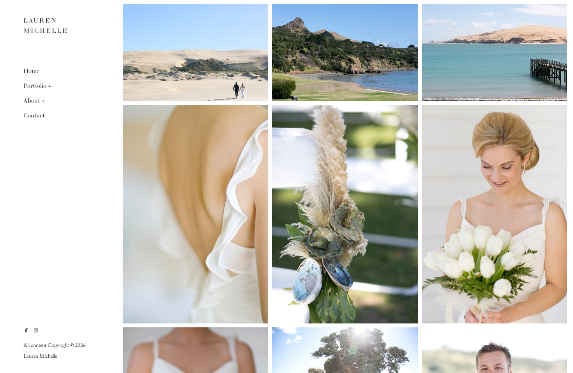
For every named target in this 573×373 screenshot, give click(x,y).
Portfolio (34, 86)
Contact (34, 115)
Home (31, 71)
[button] (49, 85)
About (31, 100)
